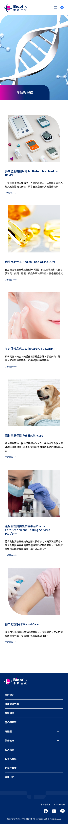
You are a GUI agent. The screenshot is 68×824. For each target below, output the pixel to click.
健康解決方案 (12, 704)
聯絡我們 (9, 777)
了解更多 (9, 192)
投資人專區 (11, 758)
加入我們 (9, 749)
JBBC (59, 819)
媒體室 (8, 731)
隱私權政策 (45, 804)
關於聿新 (9, 695)
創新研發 (9, 713)
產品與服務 (11, 722)
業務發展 (9, 740)
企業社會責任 (12, 767)
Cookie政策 (59, 804)
